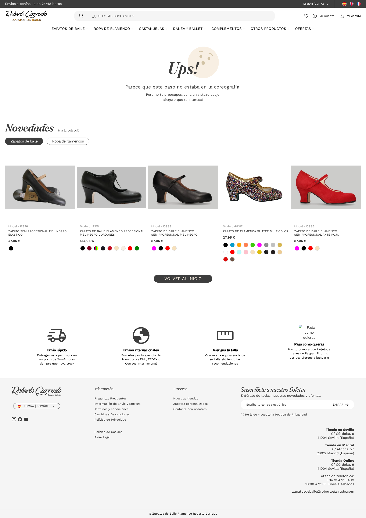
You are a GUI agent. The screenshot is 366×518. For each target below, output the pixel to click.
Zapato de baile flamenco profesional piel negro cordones (112, 232)
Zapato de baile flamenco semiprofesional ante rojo (316, 232)
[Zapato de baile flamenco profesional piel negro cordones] (112, 187)
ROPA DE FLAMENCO (112, 28)
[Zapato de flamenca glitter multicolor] (255, 187)
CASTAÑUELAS (151, 28)
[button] (349, 16)
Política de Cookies (108, 432)
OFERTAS (303, 28)
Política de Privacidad (110, 419)
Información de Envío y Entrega (117, 403)
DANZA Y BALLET (187, 28)
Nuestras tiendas (185, 398)
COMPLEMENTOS (226, 28)
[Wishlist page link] (306, 16)
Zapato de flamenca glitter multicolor (255, 231)
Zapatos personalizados (190, 403)
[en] (351, 4)
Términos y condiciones (111, 409)
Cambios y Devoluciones (112, 414)
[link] (11, 248)
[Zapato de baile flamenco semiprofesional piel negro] (183, 187)
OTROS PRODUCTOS (268, 28)
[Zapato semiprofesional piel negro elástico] (40, 187)
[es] (344, 4)
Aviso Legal (102, 437)
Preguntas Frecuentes (110, 398)
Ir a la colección (69, 130)
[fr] (359, 4)
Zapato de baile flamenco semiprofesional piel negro (174, 232)
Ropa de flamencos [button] (68, 141)
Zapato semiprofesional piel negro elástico (37, 232)
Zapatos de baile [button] (24, 141)
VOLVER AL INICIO (183, 278)
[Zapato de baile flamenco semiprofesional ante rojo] (326, 187)
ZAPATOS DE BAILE (68, 28)
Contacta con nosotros (190, 409)
